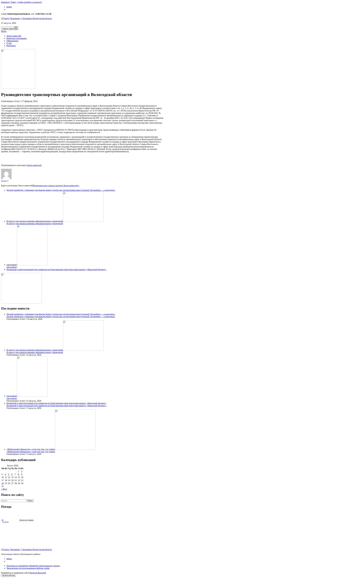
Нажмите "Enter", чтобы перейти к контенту (21, 2)
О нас (9, 43)
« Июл (4, 489)
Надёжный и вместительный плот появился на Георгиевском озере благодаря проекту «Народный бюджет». (56, 269)
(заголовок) (11, 265)
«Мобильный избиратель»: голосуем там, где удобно (30, 449)
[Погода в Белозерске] (17, 516)
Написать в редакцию (16, 38)
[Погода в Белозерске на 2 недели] (26, 520)
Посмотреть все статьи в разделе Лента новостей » (56, 185)
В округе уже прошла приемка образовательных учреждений (34, 221)
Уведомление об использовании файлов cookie (27, 568)
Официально (12, 41)
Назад (3, 31)
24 (2, 483)
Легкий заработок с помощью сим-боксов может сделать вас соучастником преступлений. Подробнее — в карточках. (60, 190)
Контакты (11, 45)
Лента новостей (13, 36)
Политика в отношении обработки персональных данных (33, 566)
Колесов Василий (38, 573)
